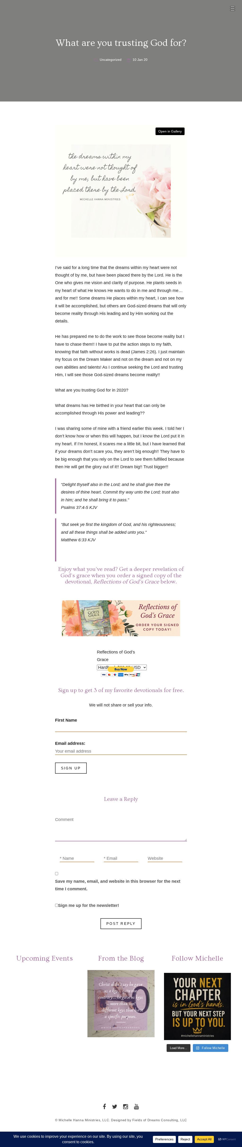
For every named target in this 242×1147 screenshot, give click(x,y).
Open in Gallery (170, 131)
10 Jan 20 (140, 60)
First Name (66, 720)
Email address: (70, 743)
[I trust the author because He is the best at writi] (197, 1006)
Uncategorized (110, 60)
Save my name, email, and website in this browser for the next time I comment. (117, 885)
